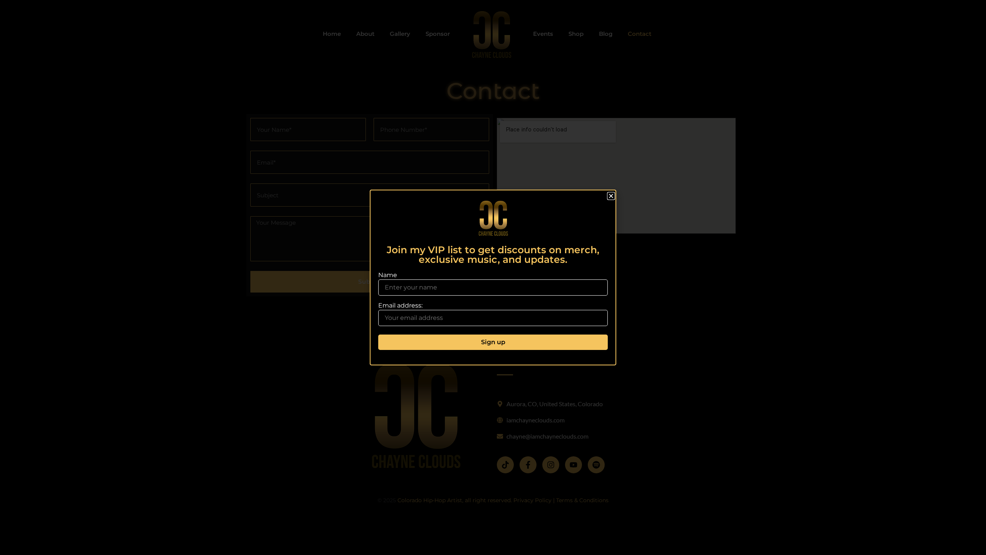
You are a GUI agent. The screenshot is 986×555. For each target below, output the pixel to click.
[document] (493, 277)
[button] (611, 196)
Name (387, 275)
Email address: (400, 306)
